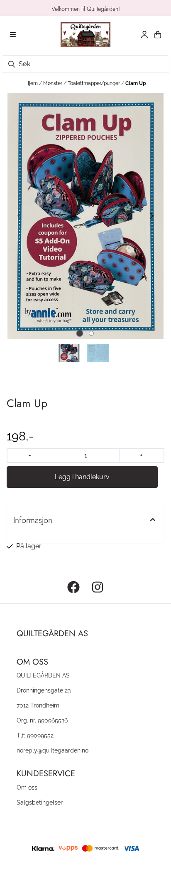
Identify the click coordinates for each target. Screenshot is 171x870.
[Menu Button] (13, 34)
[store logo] (85, 34)
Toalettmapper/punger (94, 83)
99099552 (40, 735)
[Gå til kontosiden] (144, 35)
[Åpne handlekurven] (157, 35)
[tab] (79, 333)
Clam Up (135, 83)
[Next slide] (151, 215)
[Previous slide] (19, 215)
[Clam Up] (85, 216)
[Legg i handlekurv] (82, 477)
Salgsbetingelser (40, 802)
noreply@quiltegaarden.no (52, 750)
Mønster (53, 83)
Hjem (32, 83)
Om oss (27, 787)
